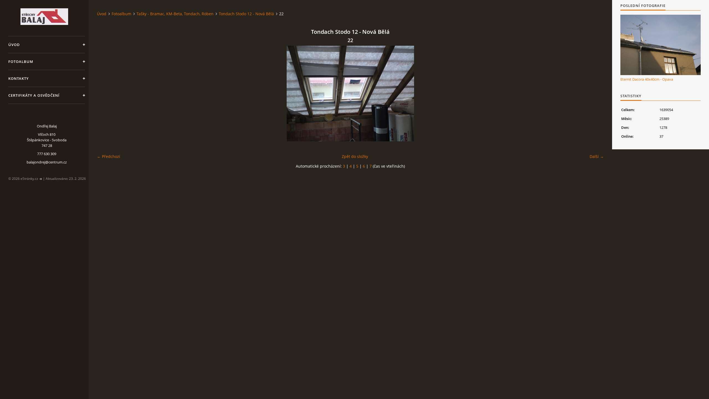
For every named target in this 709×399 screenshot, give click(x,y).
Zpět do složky (355, 156)
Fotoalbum (20, 61)
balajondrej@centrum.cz (47, 162)
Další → (597, 156)
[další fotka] (595, 93)
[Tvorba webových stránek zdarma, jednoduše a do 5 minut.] (41, 178)
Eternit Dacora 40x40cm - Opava (646, 79)
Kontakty (18, 78)
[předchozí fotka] (106, 93)
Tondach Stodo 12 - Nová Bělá (246, 13)
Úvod (14, 44)
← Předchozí (108, 156)
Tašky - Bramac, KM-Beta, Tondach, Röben (175, 13)
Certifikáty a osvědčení (34, 95)
